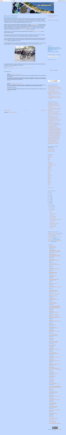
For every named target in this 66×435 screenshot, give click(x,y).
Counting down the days (53, 391)
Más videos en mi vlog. (52, 273)
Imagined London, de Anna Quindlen (53, 143)
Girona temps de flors (52, 324)
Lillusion (50, 282)
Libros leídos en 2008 (51, 151)
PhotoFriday (50, 181)
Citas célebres (50, 162)
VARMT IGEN (51, 311)
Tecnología (49, 183)
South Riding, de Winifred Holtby (53, 127)
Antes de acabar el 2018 (53, 303)
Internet (49, 171)
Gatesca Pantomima (52, 421)
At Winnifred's (51, 330)
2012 (50, 196)
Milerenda (50, 323)
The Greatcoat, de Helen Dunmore (53, 91)
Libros (49, 172)
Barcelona (49, 157)
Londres (49, 173)
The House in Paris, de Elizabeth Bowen (54, 137)
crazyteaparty (51, 356)
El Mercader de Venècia (53, 407)
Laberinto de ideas (52, 246)
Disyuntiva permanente (53, 413)
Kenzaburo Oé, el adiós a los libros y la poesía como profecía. (55, 364)
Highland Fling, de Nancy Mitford (53, 116)
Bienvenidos (51, 227)
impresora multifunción (37, 31)
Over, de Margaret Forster (52, 126)
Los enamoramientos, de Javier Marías (54, 119)
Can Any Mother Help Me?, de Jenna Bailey (54, 87)
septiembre (51, 209)
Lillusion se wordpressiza (53, 283)
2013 (50, 195)
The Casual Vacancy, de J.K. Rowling (53, 96)
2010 (50, 199)
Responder (9, 80)
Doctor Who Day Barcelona (53, 373)
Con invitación (50, 163)
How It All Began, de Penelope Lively (53, 86)
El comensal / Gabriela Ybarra (54, 327)
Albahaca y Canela (52, 254)
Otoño (51, 212)
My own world (51, 338)
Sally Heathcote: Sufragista (53, 335)
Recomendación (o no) (53, 213)
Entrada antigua (43, 110)
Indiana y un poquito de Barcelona (54, 360)
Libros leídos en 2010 (51, 148)
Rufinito (49, 182)
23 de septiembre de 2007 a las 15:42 (16, 74)
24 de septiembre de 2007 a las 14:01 (16, 83)
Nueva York (49, 178)
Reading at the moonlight (53, 341)
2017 (50, 192)
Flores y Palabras (52, 259)
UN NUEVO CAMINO (52, 280)
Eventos (49, 168)
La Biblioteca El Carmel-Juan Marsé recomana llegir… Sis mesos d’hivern (55, 251)
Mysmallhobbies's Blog (53, 272)
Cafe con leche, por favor (53, 418)
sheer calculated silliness (53, 406)
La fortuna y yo (51, 379)
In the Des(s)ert (51, 398)
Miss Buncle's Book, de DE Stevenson (54, 131)
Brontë (49, 158)
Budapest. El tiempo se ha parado (54, 396)
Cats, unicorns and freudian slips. (55, 423)
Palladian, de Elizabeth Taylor (52, 117)
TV (48, 186)
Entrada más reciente (7, 110)
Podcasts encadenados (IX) (53, 291)
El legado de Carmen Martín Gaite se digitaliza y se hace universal (55, 317)
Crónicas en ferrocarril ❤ (53, 334)
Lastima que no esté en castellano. (53, 233)
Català (49, 159)
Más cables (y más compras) (10, 17)
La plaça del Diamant (35, 24)
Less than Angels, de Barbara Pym (53, 104)
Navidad (49, 177)
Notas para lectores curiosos (54, 279)
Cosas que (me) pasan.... (53, 290)
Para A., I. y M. (51, 380)
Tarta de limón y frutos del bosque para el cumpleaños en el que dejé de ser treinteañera (55, 256)
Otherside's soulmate (52, 302)
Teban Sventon (51, 276)
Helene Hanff (51, 395)
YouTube (51, 210)
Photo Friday (51, 416)
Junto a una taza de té (53, 263)
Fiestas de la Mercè (53, 216)
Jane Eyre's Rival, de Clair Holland (53, 138)
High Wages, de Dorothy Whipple (53, 122)
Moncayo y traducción (52, 247)
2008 (50, 202)
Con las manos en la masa (52, 164)
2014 (50, 193)
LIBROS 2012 (51, 389)
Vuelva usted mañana (53, 224)
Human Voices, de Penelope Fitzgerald (54, 111)
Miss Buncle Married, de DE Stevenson (54, 92)
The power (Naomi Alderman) (53, 312)
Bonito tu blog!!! (50, 239)
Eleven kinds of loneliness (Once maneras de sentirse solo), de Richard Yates (55, 369)
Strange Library (51, 367)
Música (49, 176)
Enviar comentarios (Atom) (13, 112)
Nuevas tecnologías (53, 226)
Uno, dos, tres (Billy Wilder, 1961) (54, 383)
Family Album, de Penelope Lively (53, 103)
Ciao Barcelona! (52, 359)
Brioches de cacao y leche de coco (54, 357)
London (50, 410)
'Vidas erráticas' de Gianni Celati (54, 353)
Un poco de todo (50, 187)
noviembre (51, 206)
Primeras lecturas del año (53, 295)
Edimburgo (49, 167)
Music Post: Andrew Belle (53, 392)
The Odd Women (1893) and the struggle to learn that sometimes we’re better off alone (55, 308)
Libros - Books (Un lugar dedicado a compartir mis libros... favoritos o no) (55, 387)
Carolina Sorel (51, 348)
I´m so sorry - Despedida (53, 342)
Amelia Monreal (51, 372)
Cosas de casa (50, 166)
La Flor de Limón (52, 298)
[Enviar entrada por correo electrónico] (14, 66)
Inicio (26, 110)
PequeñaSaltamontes (52, 275)
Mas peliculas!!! (51, 414)
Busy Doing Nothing (52, 352)
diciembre (51, 205)
